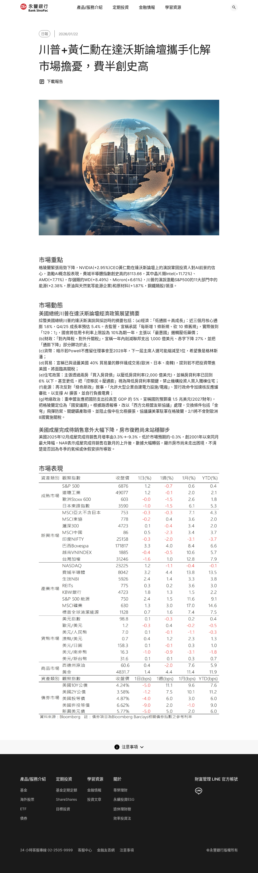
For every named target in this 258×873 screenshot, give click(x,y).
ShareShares (66, 799)
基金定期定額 (66, 790)
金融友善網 (106, 850)
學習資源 (173, 7)
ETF (23, 809)
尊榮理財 (120, 790)
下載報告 (55, 81)
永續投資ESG (123, 799)
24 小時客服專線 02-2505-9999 (46, 850)
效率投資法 (122, 818)
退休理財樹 (122, 809)
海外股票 (27, 799)
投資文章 (94, 799)
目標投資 (63, 809)
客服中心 (85, 850)
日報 (44, 33)
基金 (23, 790)
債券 (23, 818)
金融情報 (147, 7)
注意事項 (127, 850)
